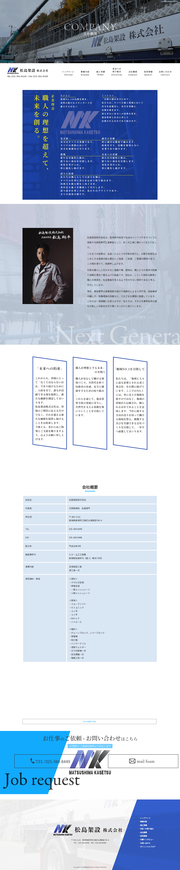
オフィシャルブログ (147, 846)
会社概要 (133, 71)
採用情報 (148, 71)
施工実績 (100, 71)
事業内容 (85, 71)
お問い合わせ (165, 71)
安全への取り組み (116, 71)
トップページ (68, 71)
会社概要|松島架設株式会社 (169, 1)
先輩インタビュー (147, 839)
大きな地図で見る (89, 721)
